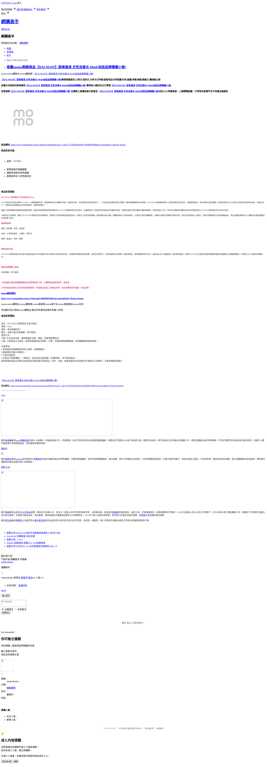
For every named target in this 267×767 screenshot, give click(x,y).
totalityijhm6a (7, 562)
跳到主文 (5, 29)
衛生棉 (8, 520)
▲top (3, 590)
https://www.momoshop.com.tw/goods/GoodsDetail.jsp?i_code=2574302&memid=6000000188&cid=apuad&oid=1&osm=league (68, 144)
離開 (16, 761)
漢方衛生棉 (39, 520)
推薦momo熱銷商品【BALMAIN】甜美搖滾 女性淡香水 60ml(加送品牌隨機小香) (66, 67)
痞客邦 (24, 578)
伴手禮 (150, 515)
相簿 (9, 48)
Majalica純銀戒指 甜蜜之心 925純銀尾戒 (26, 543)
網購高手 (10, 21)
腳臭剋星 (24, 440)
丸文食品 (27, 512)
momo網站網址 (8, 293)
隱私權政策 (149, 728)
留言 (30, 578)
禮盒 (143, 515)
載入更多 (5, 596)
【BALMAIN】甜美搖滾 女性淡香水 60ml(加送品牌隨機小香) (63, 74)
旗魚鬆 (116, 512)
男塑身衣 (38, 459)
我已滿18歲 (6, 761)
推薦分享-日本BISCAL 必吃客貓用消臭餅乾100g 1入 (32, 546)
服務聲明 (160, 728)
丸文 (8, 467)
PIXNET (113, 728)
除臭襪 (8, 440)
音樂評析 (22, 585)
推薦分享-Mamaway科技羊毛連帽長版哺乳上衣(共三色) (33, 533)
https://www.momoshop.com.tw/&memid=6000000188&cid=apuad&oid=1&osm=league (42, 298)
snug (3, 395)
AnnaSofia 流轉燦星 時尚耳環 (21, 536)
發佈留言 (5, 613)
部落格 (10, 52)
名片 (9, 55)
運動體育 (23, 43)
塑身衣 (4, 448)
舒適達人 (20, 520)
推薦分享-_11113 (15, 539)
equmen (19, 459)
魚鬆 (3, 467)
